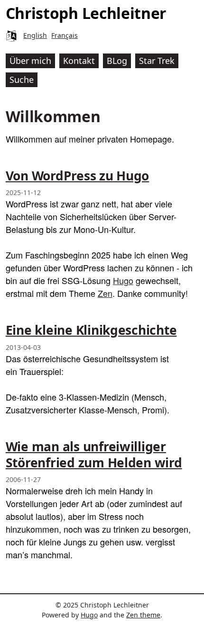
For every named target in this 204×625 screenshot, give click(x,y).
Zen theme (143, 614)
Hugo (123, 280)
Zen (105, 293)
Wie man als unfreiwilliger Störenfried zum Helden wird (94, 454)
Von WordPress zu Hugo (77, 175)
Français (64, 35)
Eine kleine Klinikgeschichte (91, 330)
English (35, 35)
